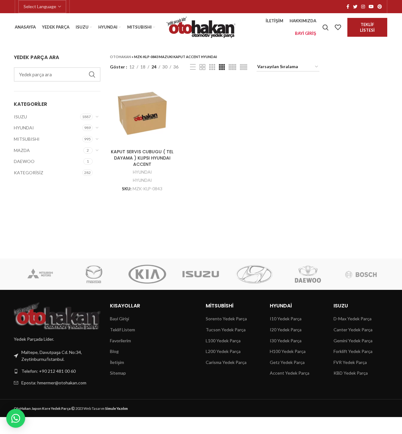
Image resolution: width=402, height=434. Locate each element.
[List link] (57, 371)
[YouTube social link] (371, 7)
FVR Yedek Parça (350, 362)
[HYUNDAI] (254, 274)
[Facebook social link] (348, 7)
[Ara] (325, 27)
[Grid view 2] (202, 67)
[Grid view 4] (222, 67)
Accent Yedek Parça (289, 373)
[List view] (193, 67)
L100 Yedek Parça (223, 340)
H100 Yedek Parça (288, 351)
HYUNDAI (24, 127)
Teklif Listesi (367, 27)
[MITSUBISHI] (40, 274)
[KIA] (147, 274)
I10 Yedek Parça (286, 318)
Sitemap (118, 373)
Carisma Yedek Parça (226, 362)
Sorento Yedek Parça (226, 318)
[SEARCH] (92, 74)
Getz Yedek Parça (287, 362)
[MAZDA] (94, 274)
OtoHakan (120, 57)
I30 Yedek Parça (286, 340)
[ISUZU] (200, 274)
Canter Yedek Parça (353, 329)
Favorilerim (120, 340)
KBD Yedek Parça (351, 373)
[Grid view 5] (232, 67)
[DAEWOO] (307, 274)
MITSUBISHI (27, 139)
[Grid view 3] (212, 67)
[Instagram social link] (363, 7)
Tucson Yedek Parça (226, 329)
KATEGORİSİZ (28, 172)
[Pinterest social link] (380, 7)
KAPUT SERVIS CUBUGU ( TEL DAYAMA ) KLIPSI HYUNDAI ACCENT (142, 158)
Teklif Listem (122, 329)
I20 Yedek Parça (286, 329)
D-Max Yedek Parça (353, 318)
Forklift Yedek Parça (353, 351)
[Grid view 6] (243, 67)
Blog (114, 351)
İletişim (117, 362)
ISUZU (20, 116)
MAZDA (22, 150)
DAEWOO (24, 161)
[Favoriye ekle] (170, 91)
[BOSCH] (361, 274)
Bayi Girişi (119, 318)
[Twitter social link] (355, 7)
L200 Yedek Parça (223, 351)
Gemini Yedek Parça (353, 340)
